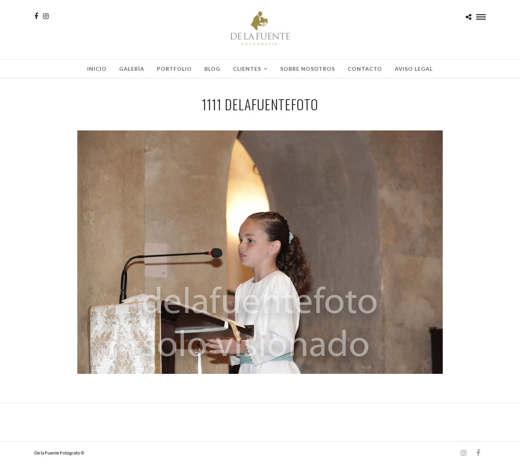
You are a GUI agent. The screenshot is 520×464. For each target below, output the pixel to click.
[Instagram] (46, 16)
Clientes (247, 68)
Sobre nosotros (307, 68)
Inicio (97, 68)
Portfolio (174, 68)
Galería (131, 68)
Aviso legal (414, 68)
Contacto (365, 68)
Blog (212, 68)
